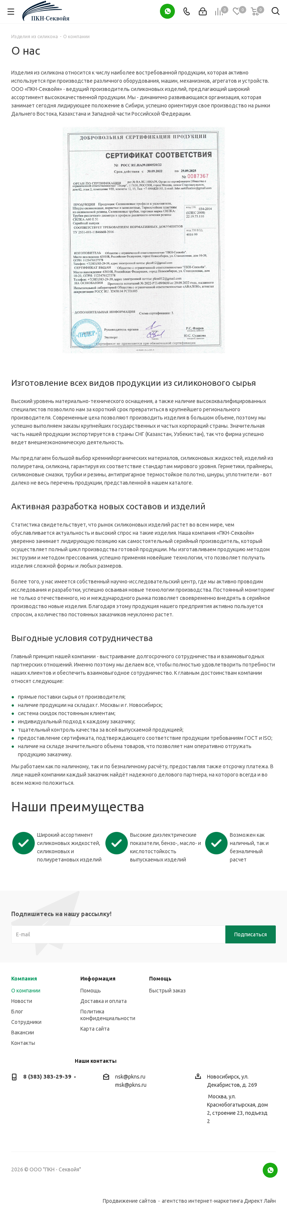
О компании (25, 991)
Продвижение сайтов (129, 1201)
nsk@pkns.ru (130, 1077)
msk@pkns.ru (130, 1085)
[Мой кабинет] (203, 12)
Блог (17, 1012)
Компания (24, 979)
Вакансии (22, 1032)
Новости (21, 1001)
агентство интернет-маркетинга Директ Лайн (219, 1201)
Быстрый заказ (167, 991)
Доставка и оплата (103, 1001)
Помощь (90, 991)
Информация (97, 979)
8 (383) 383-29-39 (47, 1076)
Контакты (23, 1043)
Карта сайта (94, 1029)
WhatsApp (167, 11)
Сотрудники (26, 1022)
